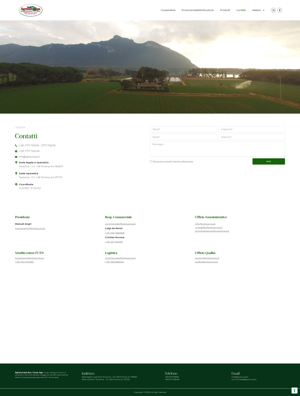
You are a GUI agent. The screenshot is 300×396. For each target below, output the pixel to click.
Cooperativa (168, 10)
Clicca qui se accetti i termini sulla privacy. (173, 161)
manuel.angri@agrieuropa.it (30, 228)
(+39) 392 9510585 (24, 261)
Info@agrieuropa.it (205, 223)
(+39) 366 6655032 (114, 261)
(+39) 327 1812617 (114, 241)
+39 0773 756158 (172, 377)
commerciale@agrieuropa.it (120, 223)
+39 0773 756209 (172, 379)
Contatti (241, 10)
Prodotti (225, 10)
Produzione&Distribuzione (198, 10)
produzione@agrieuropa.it (29, 258)
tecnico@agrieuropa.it (207, 258)
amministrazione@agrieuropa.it (212, 231)
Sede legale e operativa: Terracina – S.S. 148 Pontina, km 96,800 (109, 377)
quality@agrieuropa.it (206, 261)
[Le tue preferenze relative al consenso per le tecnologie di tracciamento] (295, 390)
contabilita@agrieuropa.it (208, 227)
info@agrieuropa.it (239, 377)
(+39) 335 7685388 (115, 232)
